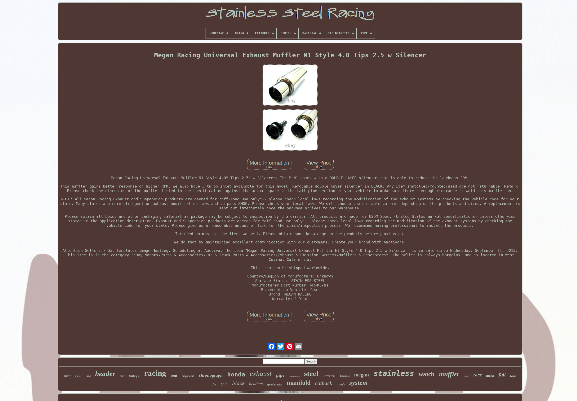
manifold (299, 382)
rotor (67, 376)
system (358, 382)
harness (345, 376)
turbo (490, 376)
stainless (393, 373)
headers (256, 383)
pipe (280, 375)
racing (155, 373)
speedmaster (274, 384)
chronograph (211, 375)
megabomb (188, 376)
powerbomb (294, 376)
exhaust (261, 373)
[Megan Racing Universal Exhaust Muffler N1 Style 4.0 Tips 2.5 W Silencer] (290, 85)
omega (134, 375)
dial (89, 376)
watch (427, 374)
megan (361, 375)
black (238, 383)
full (502, 375)
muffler (449, 374)
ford (513, 376)
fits (214, 384)
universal (329, 376)
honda (236, 374)
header (105, 374)
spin (224, 384)
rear (78, 375)
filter (122, 376)
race (477, 375)
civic (466, 376)
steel (311, 373)
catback (323, 383)
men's (341, 384)
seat (174, 375)
